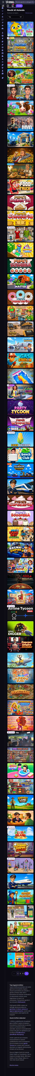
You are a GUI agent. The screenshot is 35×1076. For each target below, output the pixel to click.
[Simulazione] (2, 59)
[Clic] (2, 44)
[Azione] (2, 38)
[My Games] (8, 6)
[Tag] (2, 77)
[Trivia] (2, 73)
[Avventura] (2, 35)
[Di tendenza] (2, 16)
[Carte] (2, 41)
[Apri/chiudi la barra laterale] (3, 2)
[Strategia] (2, 67)
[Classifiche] (2, 28)
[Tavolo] (2, 70)
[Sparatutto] (2, 61)
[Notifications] (12, 6)
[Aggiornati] (2, 19)
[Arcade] (2, 32)
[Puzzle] (2, 56)
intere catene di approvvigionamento (19, 1010)
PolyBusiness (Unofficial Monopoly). (17, 1033)
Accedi (19, 6)
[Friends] (3, 6)
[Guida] (2, 47)
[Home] (2, 8)
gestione (13, 1009)
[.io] (2, 50)
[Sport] (2, 64)
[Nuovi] (2, 13)
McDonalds (22, 1002)
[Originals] (2, 22)
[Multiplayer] (2, 25)
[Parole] (2, 53)
